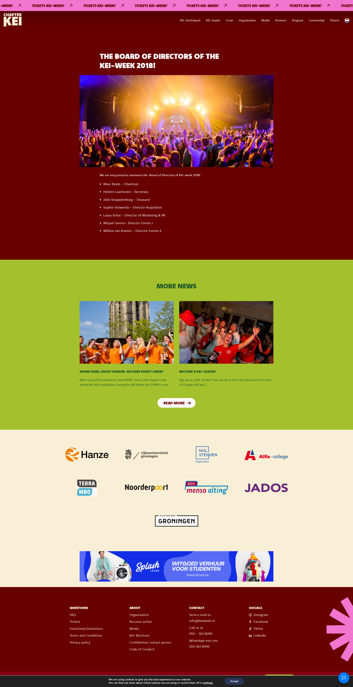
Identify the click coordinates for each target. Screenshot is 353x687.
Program (297, 20)
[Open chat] (343, 677)
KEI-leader (213, 20)
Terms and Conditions (86, 635)
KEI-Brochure (139, 635)
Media (265, 20)
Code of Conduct (142, 649)
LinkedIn (260, 635)
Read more (174, 402)
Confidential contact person (150, 642)
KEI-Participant (190, 20)
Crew (229, 20)
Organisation (247, 20)
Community (316, 20)
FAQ (73, 615)
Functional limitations (86, 628)
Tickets (334, 20)
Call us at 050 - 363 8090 (200, 631)
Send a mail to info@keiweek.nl (202, 618)
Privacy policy (80, 642)
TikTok (258, 628)
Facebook (261, 621)
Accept (234, 681)
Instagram (261, 615)
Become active (140, 621)
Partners (280, 20)
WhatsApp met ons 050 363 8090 (203, 643)
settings (208, 683)
